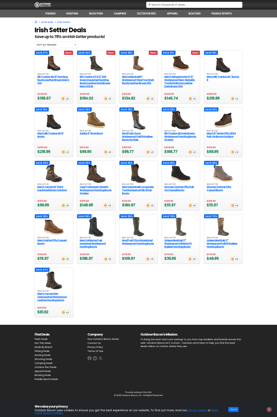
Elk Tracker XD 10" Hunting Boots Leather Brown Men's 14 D (53, 80)
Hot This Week (43, 343)
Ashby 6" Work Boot (91, 133)
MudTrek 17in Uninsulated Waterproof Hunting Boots (138, 241)
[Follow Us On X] (100, 358)
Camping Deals (44, 363)
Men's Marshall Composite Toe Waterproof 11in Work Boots (138, 190)
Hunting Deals (42, 355)
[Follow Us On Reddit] (95, 358)
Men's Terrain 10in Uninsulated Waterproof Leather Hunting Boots (52, 297)
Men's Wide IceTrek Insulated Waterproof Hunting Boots (93, 243)
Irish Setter (63, 22)
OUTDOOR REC (146, 13)
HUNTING (72, 13)
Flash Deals (41, 339)
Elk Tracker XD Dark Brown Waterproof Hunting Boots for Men (180, 137)
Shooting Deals (43, 359)
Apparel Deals (43, 371)
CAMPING (120, 13)
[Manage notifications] (269, 409)
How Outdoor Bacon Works (103, 339)
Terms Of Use (95, 351)
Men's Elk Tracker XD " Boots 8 (223, 78)
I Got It (233, 409)
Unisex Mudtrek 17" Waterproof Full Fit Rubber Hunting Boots (222, 243)
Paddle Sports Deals (46, 379)
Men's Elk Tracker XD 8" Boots (50, 135)
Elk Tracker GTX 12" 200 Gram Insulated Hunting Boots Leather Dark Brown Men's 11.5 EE (95, 81)
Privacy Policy (95, 347)
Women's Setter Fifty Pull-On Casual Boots (179, 188)
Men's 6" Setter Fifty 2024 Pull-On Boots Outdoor (221, 135)
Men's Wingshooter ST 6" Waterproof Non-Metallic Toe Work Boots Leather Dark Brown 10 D (179, 81)
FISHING (50, 13)
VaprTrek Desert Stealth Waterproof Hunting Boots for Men (95, 190)
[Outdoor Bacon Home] (43, 5)
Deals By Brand (43, 347)
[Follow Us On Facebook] (90, 358)
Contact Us (94, 343)
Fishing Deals (42, 351)
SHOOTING (96, 13)
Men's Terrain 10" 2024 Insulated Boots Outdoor (52, 188)
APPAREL (172, 13)
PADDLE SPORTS (221, 13)
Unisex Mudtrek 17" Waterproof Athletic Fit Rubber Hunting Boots (178, 243)
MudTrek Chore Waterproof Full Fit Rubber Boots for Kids (137, 137)
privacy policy (197, 410)
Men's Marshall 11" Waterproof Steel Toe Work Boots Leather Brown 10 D (138, 80)
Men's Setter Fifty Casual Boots (52, 241)
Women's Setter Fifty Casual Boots (219, 188)
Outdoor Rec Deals (45, 367)
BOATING (195, 13)
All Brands (47, 22)
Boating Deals (43, 375)
